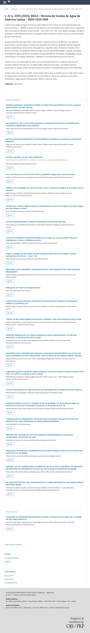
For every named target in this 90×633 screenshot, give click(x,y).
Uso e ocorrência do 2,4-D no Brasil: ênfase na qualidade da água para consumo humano (40, 174)
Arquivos (14, 9)
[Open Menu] (4, 2)
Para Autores (9, 579)
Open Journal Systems (13, 544)
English (7, 561)
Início (6, 9)
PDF (10, 117)
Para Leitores (9, 576)
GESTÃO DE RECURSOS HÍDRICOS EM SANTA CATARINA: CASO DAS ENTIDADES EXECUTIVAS (43, 319)
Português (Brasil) (12, 558)
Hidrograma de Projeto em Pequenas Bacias (23, 288)
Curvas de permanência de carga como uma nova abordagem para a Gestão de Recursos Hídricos (44, 390)
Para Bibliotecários (11, 583)
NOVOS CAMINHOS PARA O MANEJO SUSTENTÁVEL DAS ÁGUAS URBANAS (36, 222)
